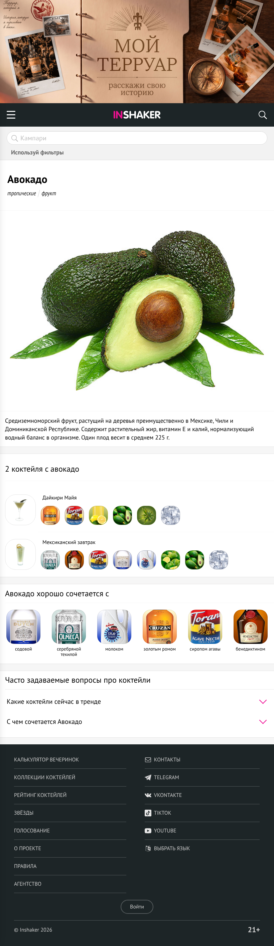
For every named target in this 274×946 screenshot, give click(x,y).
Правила (25, 866)
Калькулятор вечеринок (46, 759)
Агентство (27, 884)
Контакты (167, 759)
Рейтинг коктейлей (40, 795)
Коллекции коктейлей (44, 777)
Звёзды (23, 813)
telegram (166, 777)
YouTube (165, 830)
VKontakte (168, 795)
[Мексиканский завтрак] (20, 554)
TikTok (162, 813)
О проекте (27, 848)
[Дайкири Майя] (20, 509)
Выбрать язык (172, 848)
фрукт (48, 193)
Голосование (32, 830)
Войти (137, 906)
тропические (21, 193)
